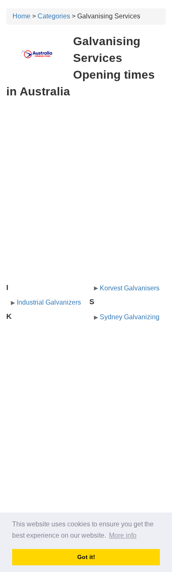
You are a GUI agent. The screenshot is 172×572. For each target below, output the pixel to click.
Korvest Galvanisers (129, 288)
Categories (54, 16)
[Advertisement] (86, 152)
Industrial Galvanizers (49, 302)
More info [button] (123, 535)
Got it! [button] (86, 557)
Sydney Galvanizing (129, 317)
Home (21, 16)
